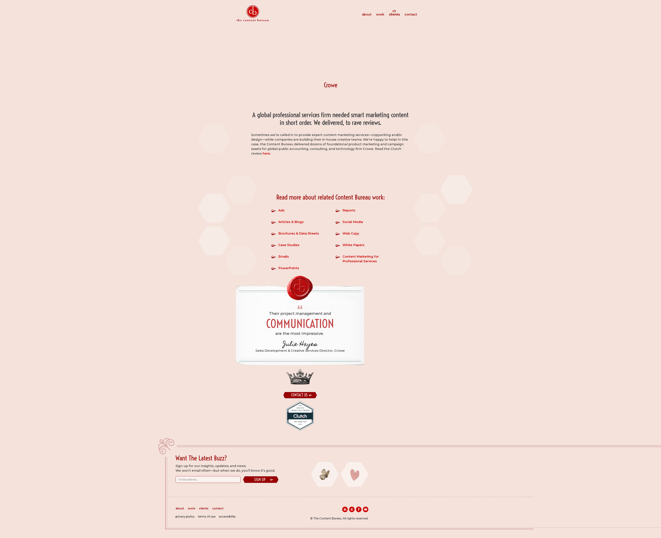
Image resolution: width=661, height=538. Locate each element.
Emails (283, 256)
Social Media (353, 222)
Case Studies (288, 245)
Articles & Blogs (291, 222)
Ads (281, 210)
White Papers (353, 245)
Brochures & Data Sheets (298, 233)
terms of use (207, 516)
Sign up (259, 479)
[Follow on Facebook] (358, 509)
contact (411, 14)
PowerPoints (288, 268)
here (266, 153)
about (366, 14)
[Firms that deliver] (352, 509)
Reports (349, 210)
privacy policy (185, 516)
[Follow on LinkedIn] (345, 509)
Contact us (299, 395)
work (380, 14)
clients (394, 14)
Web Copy (351, 233)
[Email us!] (365, 509)
